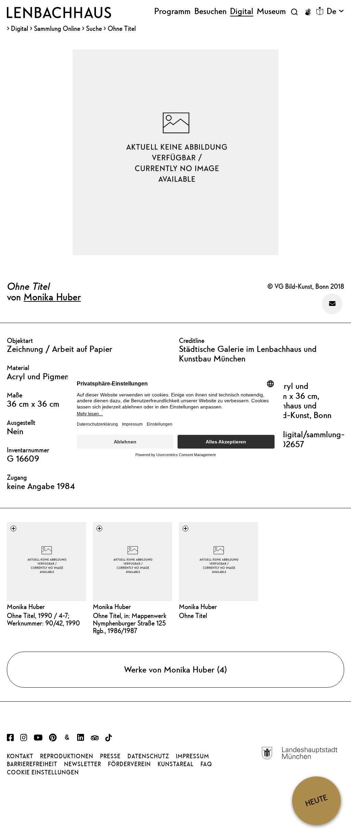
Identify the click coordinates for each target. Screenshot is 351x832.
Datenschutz (148, 756)
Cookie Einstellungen (43, 772)
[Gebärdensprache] (308, 12)
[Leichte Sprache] (319, 11)
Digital (19, 28)
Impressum (192, 756)
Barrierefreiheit (32, 764)
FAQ (206, 764)
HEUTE (316, 800)
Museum (271, 11)
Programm (172, 11)
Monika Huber (52, 296)
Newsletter (82, 764)
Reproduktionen (66, 756)
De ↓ (335, 11)
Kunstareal (176, 764)
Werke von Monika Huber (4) (175, 669)
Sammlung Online (57, 28)
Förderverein (129, 764)
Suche (94, 28)
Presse (110, 756)
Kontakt (20, 756)
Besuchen (210, 11)
